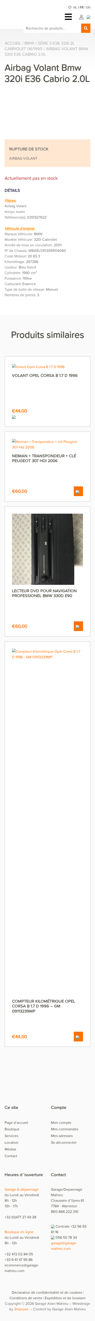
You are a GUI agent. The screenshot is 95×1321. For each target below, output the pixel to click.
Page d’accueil (16, 1122)
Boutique (12, 1129)
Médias (10, 1149)
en (88, 7)
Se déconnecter (64, 1142)
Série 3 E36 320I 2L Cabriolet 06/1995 (40, 46)
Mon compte (61, 1122)
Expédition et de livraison (65, 1297)
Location (11, 1142)
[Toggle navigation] (69, 17)
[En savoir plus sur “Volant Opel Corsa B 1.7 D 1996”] (47, 416)
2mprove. (21, 1309)
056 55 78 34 (66, 1237)
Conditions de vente (25, 1297)
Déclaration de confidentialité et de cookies (47, 1292)
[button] (78, 491)
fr (82, 7)
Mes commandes (64, 1129)
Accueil (13, 43)
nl (75, 7)
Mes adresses (62, 1135)
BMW (29, 43)
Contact (11, 1155)
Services (11, 1135)
